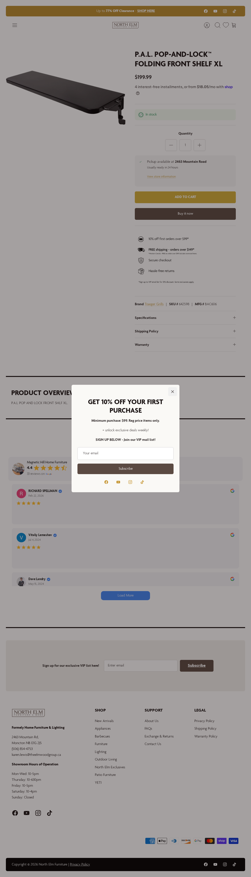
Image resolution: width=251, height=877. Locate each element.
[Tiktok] (142, 482)
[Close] (172, 391)
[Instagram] (130, 482)
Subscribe (126, 469)
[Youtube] (118, 482)
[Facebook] (106, 482)
